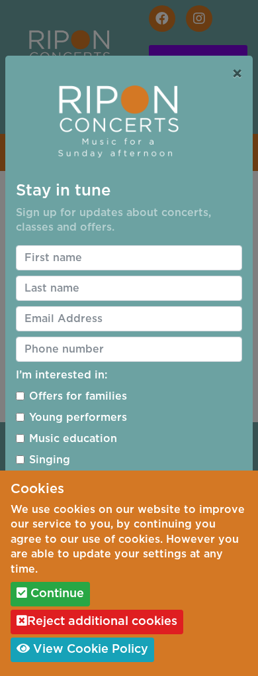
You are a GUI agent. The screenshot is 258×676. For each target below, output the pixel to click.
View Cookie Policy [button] (89, 649)
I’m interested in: (61, 375)
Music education (73, 438)
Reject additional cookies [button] (102, 622)
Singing (49, 460)
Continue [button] (55, 594)
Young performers (78, 417)
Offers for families (78, 396)
